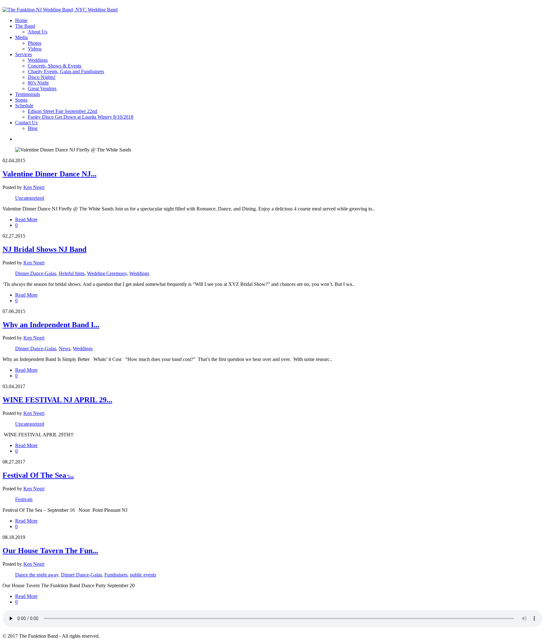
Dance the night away (36, 574)
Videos (35, 48)
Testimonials (27, 94)
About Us (37, 31)
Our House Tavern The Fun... (50, 551)
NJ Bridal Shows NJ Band (44, 249)
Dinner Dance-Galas (35, 273)
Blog (33, 128)
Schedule (24, 105)
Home (21, 20)
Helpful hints (72, 273)
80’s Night (38, 83)
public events (143, 574)
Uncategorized (29, 198)
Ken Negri (33, 187)
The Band (25, 26)
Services (23, 54)
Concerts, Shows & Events (54, 65)
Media (21, 37)
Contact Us (26, 122)
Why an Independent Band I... (51, 325)
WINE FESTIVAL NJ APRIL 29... (57, 400)
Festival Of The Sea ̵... (38, 475)
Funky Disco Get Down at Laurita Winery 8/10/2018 (80, 117)
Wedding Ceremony (107, 273)
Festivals (23, 499)
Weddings (38, 60)
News (64, 348)
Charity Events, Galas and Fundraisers (66, 71)
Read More (26, 219)
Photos (34, 43)
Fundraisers (115, 574)
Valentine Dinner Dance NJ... (50, 174)
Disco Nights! (42, 77)
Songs (21, 100)
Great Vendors (42, 88)
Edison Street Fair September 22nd (62, 111)
